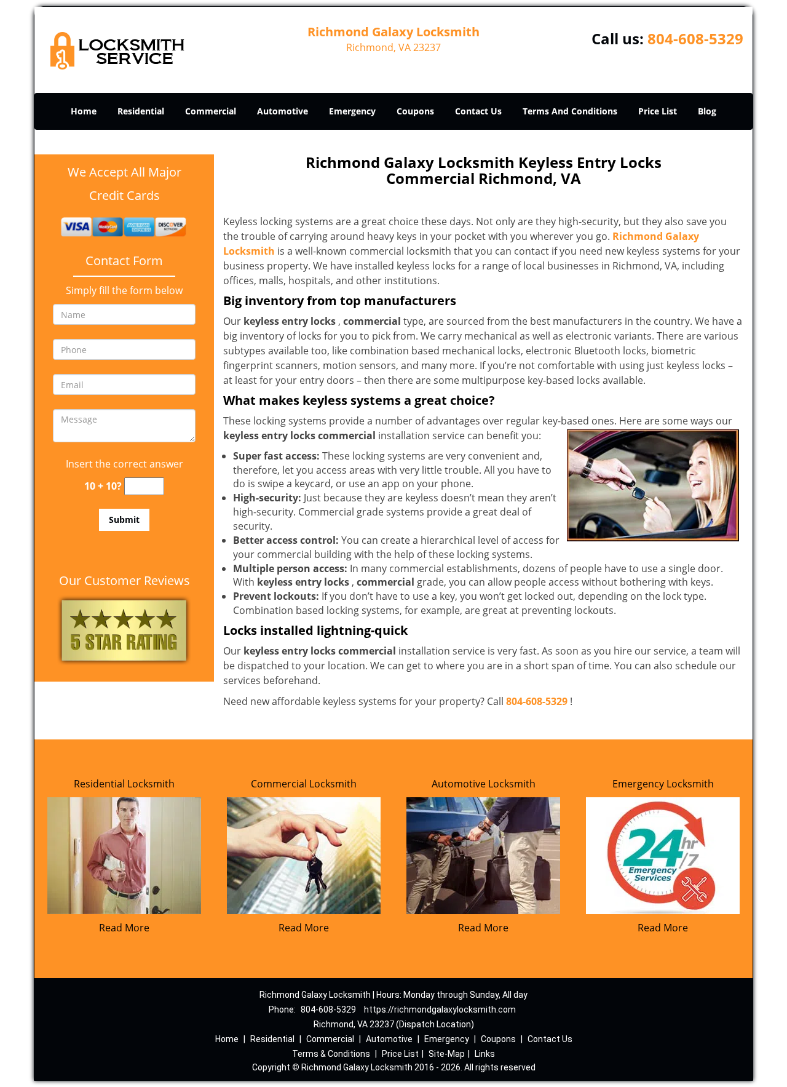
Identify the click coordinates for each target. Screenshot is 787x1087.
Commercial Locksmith (304, 783)
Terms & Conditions (331, 1054)
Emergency (352, 111)
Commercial (210, 111)
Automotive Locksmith (484, 783)
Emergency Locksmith (663, 783)
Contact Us (478, 111)
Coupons (415, 111)
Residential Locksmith (124, 783)
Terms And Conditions (570, 111)
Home (84, 111)
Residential (140, 111)
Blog (707, 111)
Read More (124, 927)
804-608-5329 (695, 38)
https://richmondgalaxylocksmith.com (440, 1009)
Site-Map (447, 1054)
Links (485, 1054)
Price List (657, 111)
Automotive (282, 111)
